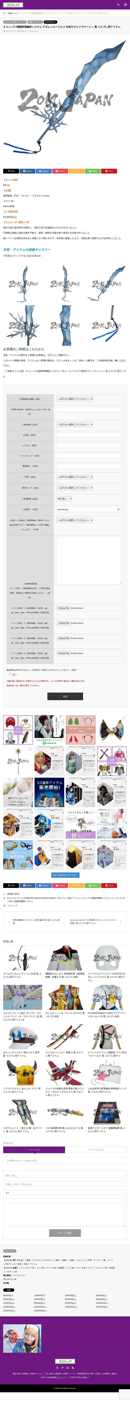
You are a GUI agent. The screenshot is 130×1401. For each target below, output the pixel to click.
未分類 (6, 1283)
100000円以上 (102, 1303)
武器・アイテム (35, 22)
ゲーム (20, 898)
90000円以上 (70, 1303)
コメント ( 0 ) (34, 1150)
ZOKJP (58, 1388)
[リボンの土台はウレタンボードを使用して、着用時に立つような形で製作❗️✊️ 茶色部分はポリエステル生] (112, 730)
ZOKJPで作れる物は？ (79, 1377)
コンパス (115, 898)
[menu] (125, 4)
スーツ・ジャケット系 (97, 1268)
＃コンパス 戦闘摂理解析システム (95, 898)
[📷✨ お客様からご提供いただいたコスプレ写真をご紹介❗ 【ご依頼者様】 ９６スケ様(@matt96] (112, 792)
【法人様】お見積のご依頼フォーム (60, 1374)
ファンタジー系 (27, 1268)
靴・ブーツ (108, 1260)
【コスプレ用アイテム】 (14, 22)
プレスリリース (9, 1279)
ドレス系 (40, 1268)
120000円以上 (40, 1307)
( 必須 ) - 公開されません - (20, 1184)
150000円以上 (9, 1311)
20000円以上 (101, 1295)
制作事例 (7, 1275)
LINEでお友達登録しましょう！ (54, 1377)
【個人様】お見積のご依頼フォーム (27, 1374)
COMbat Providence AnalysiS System (40, 898)
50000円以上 (70, 1299)
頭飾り (65, 1260)
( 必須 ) (11, 1176)
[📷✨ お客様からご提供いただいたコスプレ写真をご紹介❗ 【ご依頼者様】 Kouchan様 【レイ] (49, 855)
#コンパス (11, 898)
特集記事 (7, 1256)
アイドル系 (51, 1268)
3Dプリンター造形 (13, 1264)
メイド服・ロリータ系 (75, 1268)
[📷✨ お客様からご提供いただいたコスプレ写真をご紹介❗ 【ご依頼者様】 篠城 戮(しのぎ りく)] (49, 824)
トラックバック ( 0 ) (96, 1150)
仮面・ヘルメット (77, 1260)
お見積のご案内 (109, 1374)
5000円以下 (8, 1295)
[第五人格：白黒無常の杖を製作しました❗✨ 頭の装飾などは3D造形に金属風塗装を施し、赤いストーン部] (18, 761)
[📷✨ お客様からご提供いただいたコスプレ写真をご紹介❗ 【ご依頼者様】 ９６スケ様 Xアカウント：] (18, 824)
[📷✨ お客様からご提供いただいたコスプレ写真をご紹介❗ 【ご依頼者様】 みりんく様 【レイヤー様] (81, 855)
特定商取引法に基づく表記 (88, 1374)
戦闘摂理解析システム (23, 901)
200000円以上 (40, 1311)
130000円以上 (71, 1307)
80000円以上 (39, 1303)
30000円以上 (8, 1299)
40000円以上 (39, 1299)
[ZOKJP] (13, 5)
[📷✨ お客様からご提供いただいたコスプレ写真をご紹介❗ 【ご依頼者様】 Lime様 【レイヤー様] (49, 761)
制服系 (61, 1268)
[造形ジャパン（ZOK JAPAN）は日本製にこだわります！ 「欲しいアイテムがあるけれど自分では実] (18, 730)
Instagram (68, 1368)
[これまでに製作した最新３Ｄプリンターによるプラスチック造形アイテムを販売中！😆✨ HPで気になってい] (81, 730)
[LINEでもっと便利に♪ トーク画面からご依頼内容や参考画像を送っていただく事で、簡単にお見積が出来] (49, 730)
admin (16, 894)
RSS (73, 1368)
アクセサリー (48, 1260)
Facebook (62, 1368)
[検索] (118, 4)
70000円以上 (8, 1303)
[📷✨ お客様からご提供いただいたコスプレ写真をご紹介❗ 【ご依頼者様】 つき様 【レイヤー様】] (81, 792)
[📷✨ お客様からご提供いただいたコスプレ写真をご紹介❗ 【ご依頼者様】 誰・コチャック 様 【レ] (81, 761)
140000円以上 (102, 1307)
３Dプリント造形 (64, 898)
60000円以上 (50, 22)
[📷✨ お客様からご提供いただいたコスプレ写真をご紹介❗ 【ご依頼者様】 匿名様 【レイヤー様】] (112, 855)
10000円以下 (39, 1295)
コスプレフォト (19, 1275)
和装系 (112, 1268)
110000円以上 (9, 1307)
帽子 (58, 1260)
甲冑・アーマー (94, 1260)
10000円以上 (70, 1295)
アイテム (76, 898)
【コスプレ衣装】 (10, 1268)
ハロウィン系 (11, 1272)
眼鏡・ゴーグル (33, 1260)
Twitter (57, 1368)
